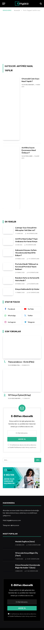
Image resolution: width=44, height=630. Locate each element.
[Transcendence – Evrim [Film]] (22, 347)
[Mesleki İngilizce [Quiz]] (8, 544)
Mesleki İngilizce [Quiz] (25, 541)
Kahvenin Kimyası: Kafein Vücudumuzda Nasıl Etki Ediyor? (26, 252)
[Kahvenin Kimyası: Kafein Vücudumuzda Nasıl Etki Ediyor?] (8, 252)
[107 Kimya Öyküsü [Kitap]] (22, 380)
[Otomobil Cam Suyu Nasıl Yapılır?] (11, 108)
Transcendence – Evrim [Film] (21, 362)
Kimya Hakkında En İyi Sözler (27, 289)
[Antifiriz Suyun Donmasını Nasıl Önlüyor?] (11, 177)
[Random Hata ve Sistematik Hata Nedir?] (8, 280)
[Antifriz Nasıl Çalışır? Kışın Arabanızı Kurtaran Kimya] (8, 241)
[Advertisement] (22, 37)
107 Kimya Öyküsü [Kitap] (19, 395)
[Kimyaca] (22, 3)
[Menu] (3, 3)
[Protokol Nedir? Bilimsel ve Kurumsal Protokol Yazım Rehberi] (8, 266)
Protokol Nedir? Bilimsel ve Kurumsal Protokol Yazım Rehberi (26, 266)
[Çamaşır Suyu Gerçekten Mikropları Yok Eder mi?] (8, 230)
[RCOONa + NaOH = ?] (40, 3)
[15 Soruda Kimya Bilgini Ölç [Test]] (8, 555)
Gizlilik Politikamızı (15, 447)
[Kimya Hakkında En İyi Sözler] (8, 291)
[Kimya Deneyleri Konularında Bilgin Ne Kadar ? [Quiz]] (8, 567)
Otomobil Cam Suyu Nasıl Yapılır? (30, 79)
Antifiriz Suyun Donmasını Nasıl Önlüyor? (29, 150)
